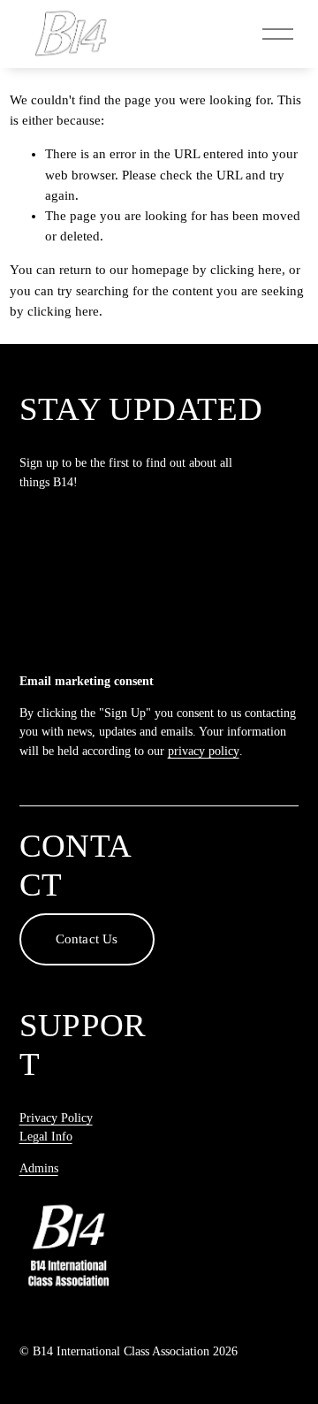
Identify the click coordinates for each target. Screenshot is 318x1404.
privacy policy (203, 751)
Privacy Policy (56, 1118)
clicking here (246, 270)
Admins (38, 1168)
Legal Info (45, 1136)
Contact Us (86, 939)
